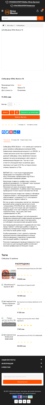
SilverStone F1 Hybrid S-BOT (26, 285)
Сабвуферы (20, 25)
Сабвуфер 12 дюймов (10, 258)
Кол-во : (4, 104)
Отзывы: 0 (22, 124)
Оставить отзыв (32, 124)
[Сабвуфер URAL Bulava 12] (22, 50)
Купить (5, 112)
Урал (19, 85)
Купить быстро (20, 117)
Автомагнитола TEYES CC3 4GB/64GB (29, 335)
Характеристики (26, 140)
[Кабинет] (37, 11)
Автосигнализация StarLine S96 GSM (29, 268)
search (40, 18)
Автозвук (10, 25)
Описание (7, 140)
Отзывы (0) (15, 140)
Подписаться (22, 382)
